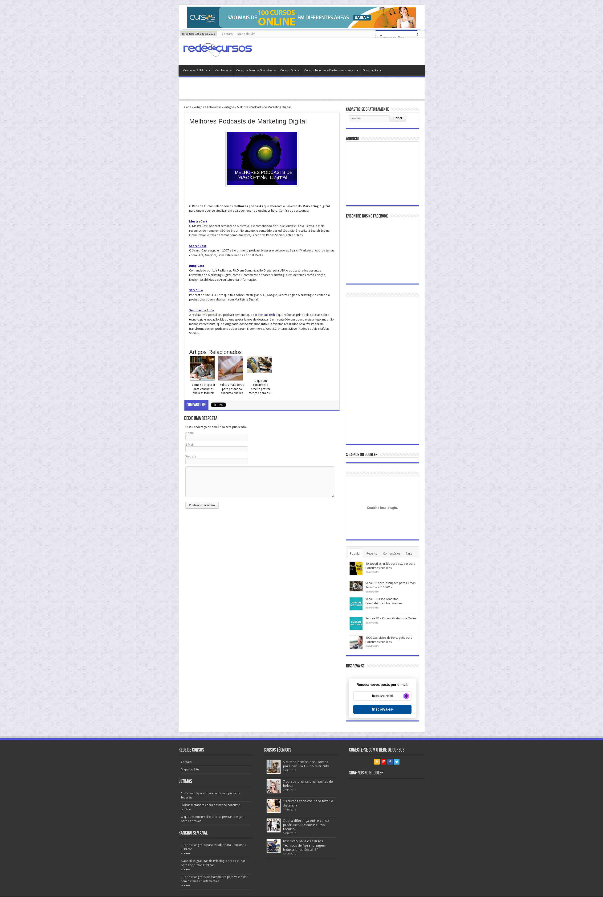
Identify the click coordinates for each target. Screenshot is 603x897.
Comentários (391, 553)
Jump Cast (196, 265)
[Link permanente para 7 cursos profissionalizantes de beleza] (273, 786)
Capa (187, 107)
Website (190, 456)
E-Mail (189, 444)
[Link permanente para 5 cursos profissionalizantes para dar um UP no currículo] (273, 766)
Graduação (370, 70)
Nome (189, 433)
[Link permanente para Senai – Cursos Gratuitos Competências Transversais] (356, 603)
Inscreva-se (382, 709)
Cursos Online (289, 70)
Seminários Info (201, 310)
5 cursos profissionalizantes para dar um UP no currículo (306, 764)
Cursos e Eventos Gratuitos (254, 70)
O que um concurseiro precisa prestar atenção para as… (261, 387)
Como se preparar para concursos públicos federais (203, 389)
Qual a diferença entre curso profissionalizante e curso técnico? (306, 825)
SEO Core (196, 290)
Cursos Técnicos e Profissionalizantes (329, 70)
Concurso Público (195, 70)
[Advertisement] (301, 88)
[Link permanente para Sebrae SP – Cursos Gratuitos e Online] (356, 623)
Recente (372, 553)
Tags (409, 553)
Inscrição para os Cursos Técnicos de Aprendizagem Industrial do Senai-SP (304, 845)
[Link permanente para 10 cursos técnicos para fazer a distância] (273, 805)
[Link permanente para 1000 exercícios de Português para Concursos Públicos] (356, 642)
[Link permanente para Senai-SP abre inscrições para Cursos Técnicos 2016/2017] (356, 586)
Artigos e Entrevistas (207, 107)
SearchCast (198, 246)
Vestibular (221, 70)
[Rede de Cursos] (217, 53)
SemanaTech (266, 315)
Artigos (229, 107)
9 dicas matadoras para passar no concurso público (232, 389)
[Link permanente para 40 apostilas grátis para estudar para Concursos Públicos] (356, 568)
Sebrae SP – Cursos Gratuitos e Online (390, 618)
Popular (355, 553)
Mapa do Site (246, 34)
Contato (227, 34)
